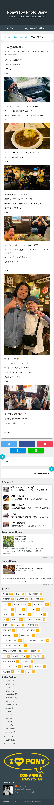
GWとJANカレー (15, 47)
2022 (8, 736)
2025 (8, 684)
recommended (22, 37)
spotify (38, 656)
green (17, 620)
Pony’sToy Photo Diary (27, 12)
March (8, 725)
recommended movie (14, 646)
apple (7, 594)
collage (36, 599)
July (7, 711)
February (9, 729)
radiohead (27, 635)
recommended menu (37, 640)
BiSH (19, 594)
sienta (35, 651)
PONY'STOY (22, 786)
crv (6, 604)
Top (9, 28)
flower (40, 615)
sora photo (21, 656)
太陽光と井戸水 (21, 539)
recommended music (14, 651)
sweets (27, 661)
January (8, 732)
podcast (8, 630)
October (8, 701)
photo (32, 625)
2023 (8, 691)
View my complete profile (25, 792)
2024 (8, 687)
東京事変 (39, 666)
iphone (7, 625)
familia (44, 51)
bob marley (34, 594)
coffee (22, 599)
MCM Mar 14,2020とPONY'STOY (31, 568)
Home (9, 37)
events (36, 51)
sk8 (6, 656)
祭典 (31, 672)
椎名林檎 (8, 672)
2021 (8, 740)
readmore (7, 553)
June (7, 715)
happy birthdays (35, 620)
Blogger (38, 802)
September (10, 704)
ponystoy (10, 635)
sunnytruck (10, 661)
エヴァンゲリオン (11, 666)
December (9, 694)
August (8, 708)
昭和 (27, 666)
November (9, 697)
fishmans (24, 615)
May (7, 718)
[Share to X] (9, 444)
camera (8, 599)
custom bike (22, 604)
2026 (8, 681)
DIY (21, 609)
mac (20, 625)
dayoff (8, 609)
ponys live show (28, 630)
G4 (5, 620)
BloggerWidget (48, 557)
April (7, 722)
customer (41, 604)
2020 (8, 743)
